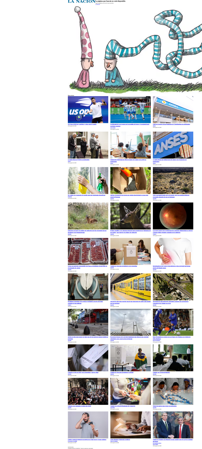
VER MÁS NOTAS (71, 447)
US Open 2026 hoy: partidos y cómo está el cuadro (82, 124)
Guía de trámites (114, 441)
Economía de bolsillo (72, 441)
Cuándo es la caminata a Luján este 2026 (79, 406)
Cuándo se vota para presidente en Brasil (121, 372)
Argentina (112, 407)
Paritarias (70, 196)
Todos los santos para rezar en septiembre (165, 406)
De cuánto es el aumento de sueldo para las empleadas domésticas (86, 195)
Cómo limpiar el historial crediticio (120, 439)
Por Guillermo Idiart (157, 443)
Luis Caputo (155, 444)
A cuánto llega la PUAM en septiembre (78, 159)
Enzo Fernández (156, 340)
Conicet (154, 234)
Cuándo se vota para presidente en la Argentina (123, 266)
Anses (154, 126)
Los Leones (112, 127)
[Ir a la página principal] (81, 2)
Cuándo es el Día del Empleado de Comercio (122, 406)
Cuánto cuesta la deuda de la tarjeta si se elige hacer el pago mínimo (87, 439)
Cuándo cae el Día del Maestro (161, 372)
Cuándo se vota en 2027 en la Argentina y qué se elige (83, 372)
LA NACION (97, 4)
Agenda (112, 198)
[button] (88, 109)
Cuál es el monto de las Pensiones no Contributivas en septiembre (171, 124)
